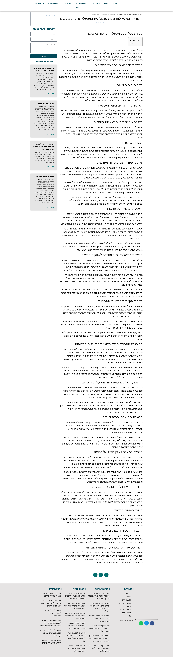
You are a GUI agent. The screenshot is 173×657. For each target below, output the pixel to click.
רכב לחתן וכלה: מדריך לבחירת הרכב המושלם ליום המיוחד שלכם (99, 628)
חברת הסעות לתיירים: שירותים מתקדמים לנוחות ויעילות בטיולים (75, 648)
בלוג (77, 8)
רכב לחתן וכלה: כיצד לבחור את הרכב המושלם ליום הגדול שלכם (99, 648)
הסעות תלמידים (81, 3)
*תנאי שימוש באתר (126, 620)
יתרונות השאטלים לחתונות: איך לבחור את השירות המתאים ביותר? (99, 618)
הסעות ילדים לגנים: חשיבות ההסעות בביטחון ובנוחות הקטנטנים (50, 633)
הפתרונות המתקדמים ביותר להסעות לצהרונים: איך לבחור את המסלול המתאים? (50, 623)
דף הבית (116, 3)
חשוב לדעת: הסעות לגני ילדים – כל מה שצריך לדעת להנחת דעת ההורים (51, 603)
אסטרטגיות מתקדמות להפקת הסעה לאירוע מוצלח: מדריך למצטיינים (99, 596)
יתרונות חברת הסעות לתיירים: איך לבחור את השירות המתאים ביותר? (76, 625)
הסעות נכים (67, 3)
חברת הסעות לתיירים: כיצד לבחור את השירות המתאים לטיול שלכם (75, 616)
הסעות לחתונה (53, 3)
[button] (106, 575)
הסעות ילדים (95, 3)
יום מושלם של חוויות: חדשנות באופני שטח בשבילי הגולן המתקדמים (44, 106)
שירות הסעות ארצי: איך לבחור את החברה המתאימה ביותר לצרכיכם (74, 606)
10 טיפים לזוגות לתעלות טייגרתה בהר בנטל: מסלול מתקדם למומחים (43, 146)
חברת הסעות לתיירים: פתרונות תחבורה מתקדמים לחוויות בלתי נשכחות (75, 596)
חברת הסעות (39, 3)
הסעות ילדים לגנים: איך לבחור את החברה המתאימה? (52, 613)
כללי (129, 14)
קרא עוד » (50, 94)
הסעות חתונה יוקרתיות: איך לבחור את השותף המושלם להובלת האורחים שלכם (99, 638)
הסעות (106, 3)
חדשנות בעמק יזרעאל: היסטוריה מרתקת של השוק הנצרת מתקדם (45, 179)
